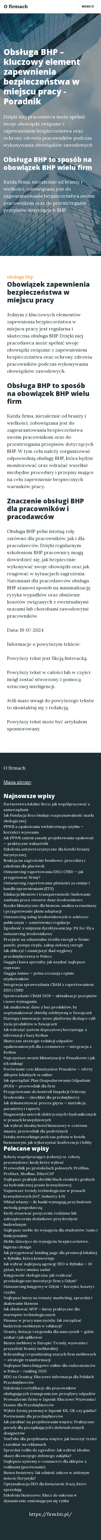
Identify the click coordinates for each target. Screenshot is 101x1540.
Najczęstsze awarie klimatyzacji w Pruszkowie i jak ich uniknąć (49, 1060)
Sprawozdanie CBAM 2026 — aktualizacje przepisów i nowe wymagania (50, 998)
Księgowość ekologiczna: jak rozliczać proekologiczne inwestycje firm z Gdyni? (40, 1278)
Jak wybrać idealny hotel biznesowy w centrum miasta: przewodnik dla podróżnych (45, 1128)
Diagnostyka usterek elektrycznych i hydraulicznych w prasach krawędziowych (50, 1117)
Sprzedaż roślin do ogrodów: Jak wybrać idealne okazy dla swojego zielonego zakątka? (47, 1453)
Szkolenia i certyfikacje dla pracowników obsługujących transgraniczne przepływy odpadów (50, 1391)
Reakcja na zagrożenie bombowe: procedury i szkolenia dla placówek (44, 863)
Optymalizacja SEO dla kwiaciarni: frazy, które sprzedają (45, 1486)
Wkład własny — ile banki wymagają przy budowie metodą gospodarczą (48, 1204)
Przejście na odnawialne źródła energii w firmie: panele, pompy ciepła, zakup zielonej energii (47, 942)
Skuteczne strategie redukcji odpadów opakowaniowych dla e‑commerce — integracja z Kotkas (48, 1046)
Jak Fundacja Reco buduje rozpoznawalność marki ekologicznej (49, 818)
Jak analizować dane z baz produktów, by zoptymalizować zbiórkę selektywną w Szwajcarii (48, 1010)
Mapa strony (17, 782)
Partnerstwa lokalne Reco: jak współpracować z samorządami (47, 807)
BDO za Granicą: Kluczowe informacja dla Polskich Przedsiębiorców (49, 1379)
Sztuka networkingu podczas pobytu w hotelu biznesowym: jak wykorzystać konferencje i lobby (48, 1139)
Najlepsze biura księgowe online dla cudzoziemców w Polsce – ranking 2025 (50, 1368)
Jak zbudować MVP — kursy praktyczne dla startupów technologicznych (42, 1312)
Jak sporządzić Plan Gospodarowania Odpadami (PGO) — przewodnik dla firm (47, 1083)
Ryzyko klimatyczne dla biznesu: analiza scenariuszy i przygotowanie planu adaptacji (50, 908)
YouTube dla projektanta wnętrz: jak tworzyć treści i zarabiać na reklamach (50, 1441)
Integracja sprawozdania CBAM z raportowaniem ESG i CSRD (49, 987)
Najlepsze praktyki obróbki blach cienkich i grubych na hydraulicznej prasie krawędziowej (49, 1182)
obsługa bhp (20, 277)
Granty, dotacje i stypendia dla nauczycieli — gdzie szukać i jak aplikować (49, 1334)
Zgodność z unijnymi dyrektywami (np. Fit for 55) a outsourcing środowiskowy (49, 931)
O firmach (16, 6)
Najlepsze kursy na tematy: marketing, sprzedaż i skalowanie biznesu (48, 1300)
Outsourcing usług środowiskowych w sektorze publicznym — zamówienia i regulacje (46, 919)
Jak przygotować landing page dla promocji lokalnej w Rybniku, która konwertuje (50, 1255)
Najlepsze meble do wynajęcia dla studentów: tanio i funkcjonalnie (50, 1233)
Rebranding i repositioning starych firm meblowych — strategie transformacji (50, 1357)
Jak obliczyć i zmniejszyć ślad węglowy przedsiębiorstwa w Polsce (38, 953)
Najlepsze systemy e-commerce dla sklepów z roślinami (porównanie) (45, 1464)
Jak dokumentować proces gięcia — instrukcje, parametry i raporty (45, 1106)
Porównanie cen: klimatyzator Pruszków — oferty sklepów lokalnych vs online (48, 1072)
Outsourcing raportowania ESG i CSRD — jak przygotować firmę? (43, 874)
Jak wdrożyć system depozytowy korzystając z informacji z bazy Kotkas (45, 1032)
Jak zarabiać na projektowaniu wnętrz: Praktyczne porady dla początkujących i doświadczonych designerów (49, 1427)
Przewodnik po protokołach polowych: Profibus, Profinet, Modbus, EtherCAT (47, 1171)
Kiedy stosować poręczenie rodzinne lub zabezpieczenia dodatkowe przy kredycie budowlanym (41, 1219)
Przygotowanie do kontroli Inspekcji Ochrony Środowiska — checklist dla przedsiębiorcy (45, 1094)
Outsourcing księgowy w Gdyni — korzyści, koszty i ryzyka (49, 1289)
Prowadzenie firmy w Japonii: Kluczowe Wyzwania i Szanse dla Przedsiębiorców (50, 1402)
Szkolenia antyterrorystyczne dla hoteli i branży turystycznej (46, 852)
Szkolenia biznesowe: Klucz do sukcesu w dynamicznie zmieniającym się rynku (40, 1498)
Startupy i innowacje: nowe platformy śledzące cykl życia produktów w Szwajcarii (49, 1021)
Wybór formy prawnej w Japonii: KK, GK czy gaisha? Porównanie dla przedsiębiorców (50, 1413)
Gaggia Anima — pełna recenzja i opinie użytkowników (39, 976)
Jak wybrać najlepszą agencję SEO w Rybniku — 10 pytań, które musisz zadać (48, 1267)
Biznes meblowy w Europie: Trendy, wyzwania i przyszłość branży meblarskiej (45, 1345)
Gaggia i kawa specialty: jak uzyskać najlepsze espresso (44, 965)
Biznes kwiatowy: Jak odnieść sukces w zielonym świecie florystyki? (46, 1475)
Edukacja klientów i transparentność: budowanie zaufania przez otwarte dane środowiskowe (47, 897)
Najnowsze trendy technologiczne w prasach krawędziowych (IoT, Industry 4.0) (44, 1193)
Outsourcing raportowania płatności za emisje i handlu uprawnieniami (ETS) (47, 886)
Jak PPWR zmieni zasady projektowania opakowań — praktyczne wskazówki (49, 840)
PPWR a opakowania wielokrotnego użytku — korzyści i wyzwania (44, 829)
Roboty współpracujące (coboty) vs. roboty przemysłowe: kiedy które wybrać (42, 1159)
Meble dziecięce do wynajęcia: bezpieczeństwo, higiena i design (46, 1244)
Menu (86, 6)
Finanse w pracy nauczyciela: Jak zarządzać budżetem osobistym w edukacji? (43, 1323)
